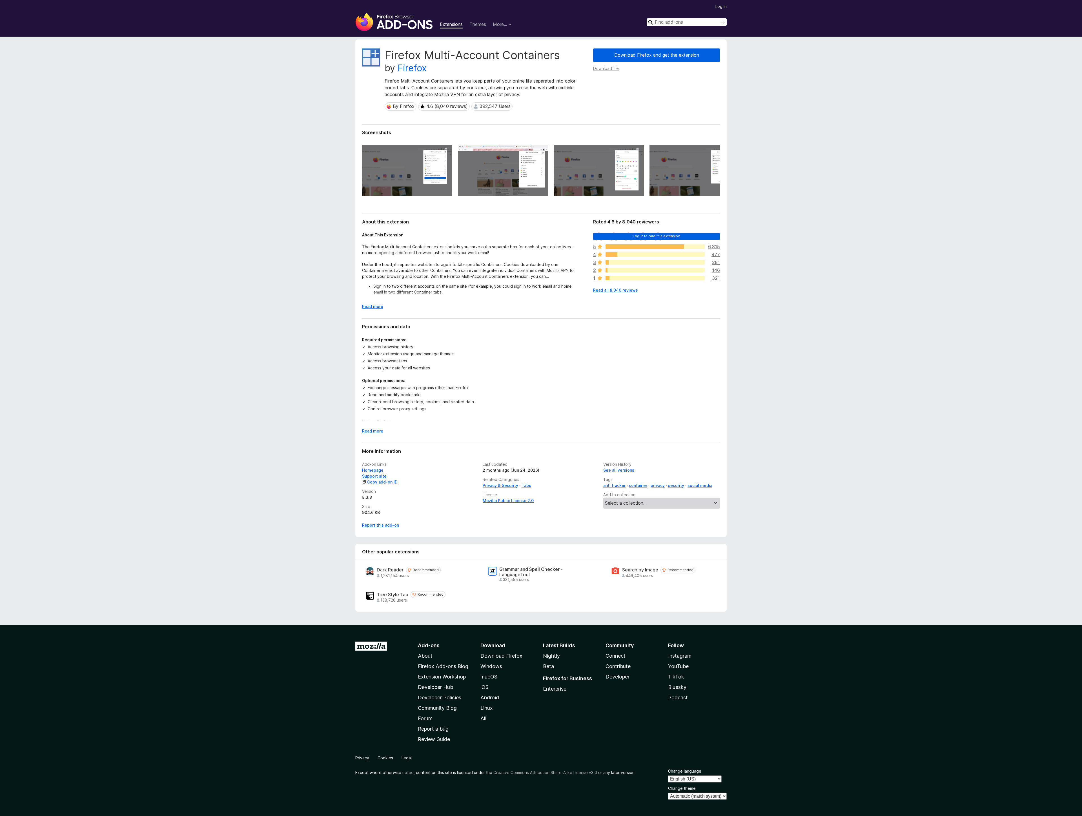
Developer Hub (435, 687)
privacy (658, 485)
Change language (684, 771)
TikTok (676, 677)
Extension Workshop (442, 677)
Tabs (526, 485)
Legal (407, 757)
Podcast (678, 697)
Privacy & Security (500, 485)
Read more (372, 306)
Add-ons (429, 645)
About (425, 656)
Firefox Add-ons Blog (443, 666)
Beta (548, 666)
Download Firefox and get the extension (656, 55)
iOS (484, 687)
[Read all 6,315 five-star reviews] (655, 246)
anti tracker (614, 485)
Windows (491, 666)
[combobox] (687, 22)
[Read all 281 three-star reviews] (655, 262)
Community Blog (437, 708)
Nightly (551, 656)
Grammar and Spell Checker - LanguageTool (531, 572)
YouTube (678, 666)
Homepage (372, 470)
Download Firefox (501, 656)
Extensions (451, 24)
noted (408, 772)
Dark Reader (390, 570)
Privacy (362, 757)
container (638, 485)
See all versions (618, 470)
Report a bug (433, 729)
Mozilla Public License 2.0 (508, 500)
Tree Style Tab (392, 594)
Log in (721, 6)
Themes (477, 24)
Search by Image (640, 570)
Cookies (385, 757)
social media (700, 485)
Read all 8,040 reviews (615, 290)
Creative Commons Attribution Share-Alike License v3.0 (545, 772)
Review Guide (434, 739)
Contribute (618, 666)
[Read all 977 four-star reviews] (655, 254)
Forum (425, 718)
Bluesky (677, 687)
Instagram (679, 656)
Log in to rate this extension (656, 236)
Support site (374, 476)
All (483, 718)
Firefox (412, 68)
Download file (606, 68)
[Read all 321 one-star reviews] (655, 278)
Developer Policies (439, 697)
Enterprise (554, 689)
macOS (488, 677)
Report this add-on (380, 525)
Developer (617, 677)
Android (489, 697)
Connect (616, 656)
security (676, 485)
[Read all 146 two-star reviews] (655, 270)
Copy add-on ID (382, 482)
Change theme (682, 788)
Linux (486, 708)
